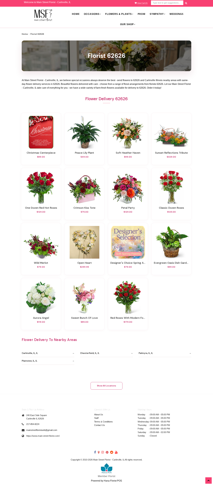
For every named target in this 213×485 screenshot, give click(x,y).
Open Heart (84, 263)
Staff (96, 418)
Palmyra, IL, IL (146, 353)
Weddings (176, 14)
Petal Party (128, 208)
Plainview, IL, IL (29, 360)
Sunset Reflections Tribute (171, 153)
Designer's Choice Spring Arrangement (127, 263)
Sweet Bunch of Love (84, 318)
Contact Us (99, 425)
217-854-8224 (32, 424)
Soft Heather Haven (128, 153)
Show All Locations (106, 385)
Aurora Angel (41, 318)
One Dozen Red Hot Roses (41, 208)
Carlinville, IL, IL (30, 353)
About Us (98, 414)
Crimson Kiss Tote (84, 208)
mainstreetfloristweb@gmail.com (41, 430)
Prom (141, 14)
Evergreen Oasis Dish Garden (171, 263)
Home (76, 14)
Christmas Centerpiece (41, 153)
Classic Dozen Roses (171, 208)
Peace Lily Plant (84, 153)
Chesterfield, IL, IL (89, 353)
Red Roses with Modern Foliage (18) (127, 318)
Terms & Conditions (103, 421)
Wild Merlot (41, 263)
